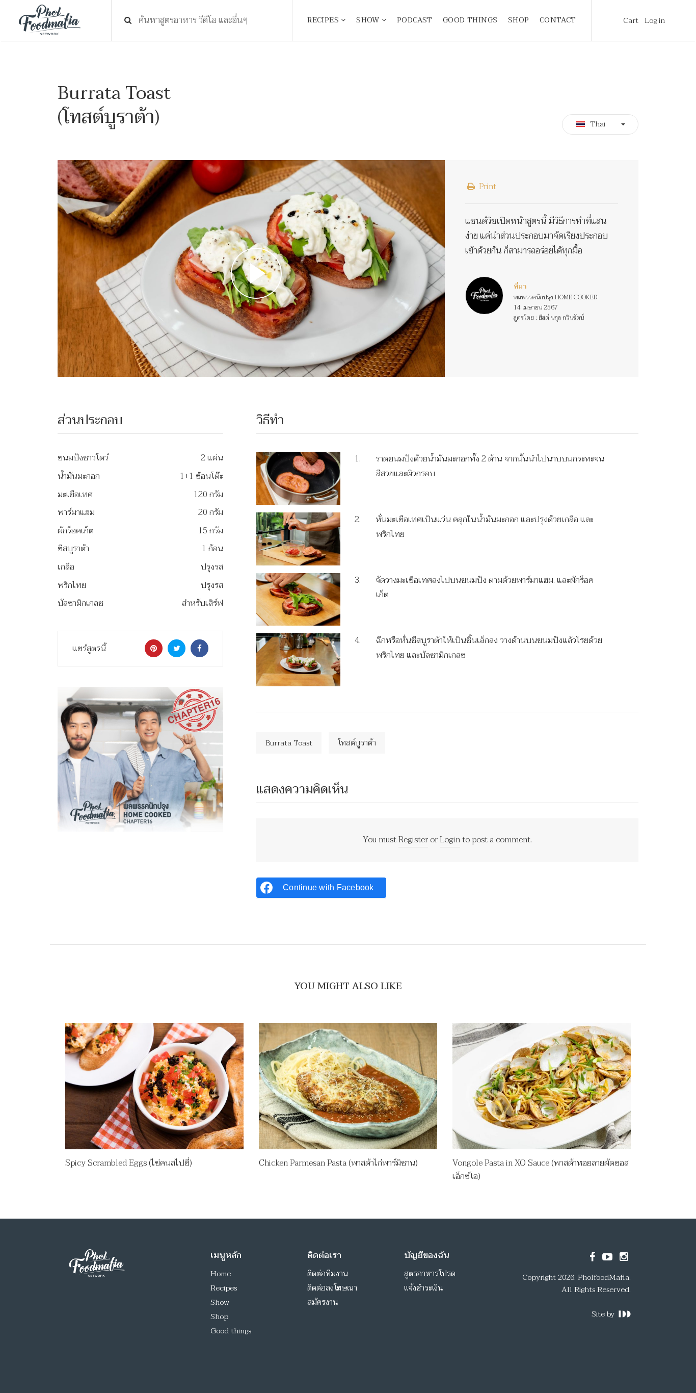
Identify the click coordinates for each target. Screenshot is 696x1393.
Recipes (223, 1288)
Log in (655, 20)
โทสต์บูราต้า (357, 743)
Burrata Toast (288, 743)
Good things (230, 1330)
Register (413, 840)
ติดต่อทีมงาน (328, 1273)
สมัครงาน (322, 1302)
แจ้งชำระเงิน (423, 1288)
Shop (219, 1316)
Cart (630, 20)
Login (450, 840)
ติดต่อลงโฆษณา (332, 1288)
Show (219, 1302)
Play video (251, 268)
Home (220, 1273)
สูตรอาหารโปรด (430, 1273)
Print (486, 186)
